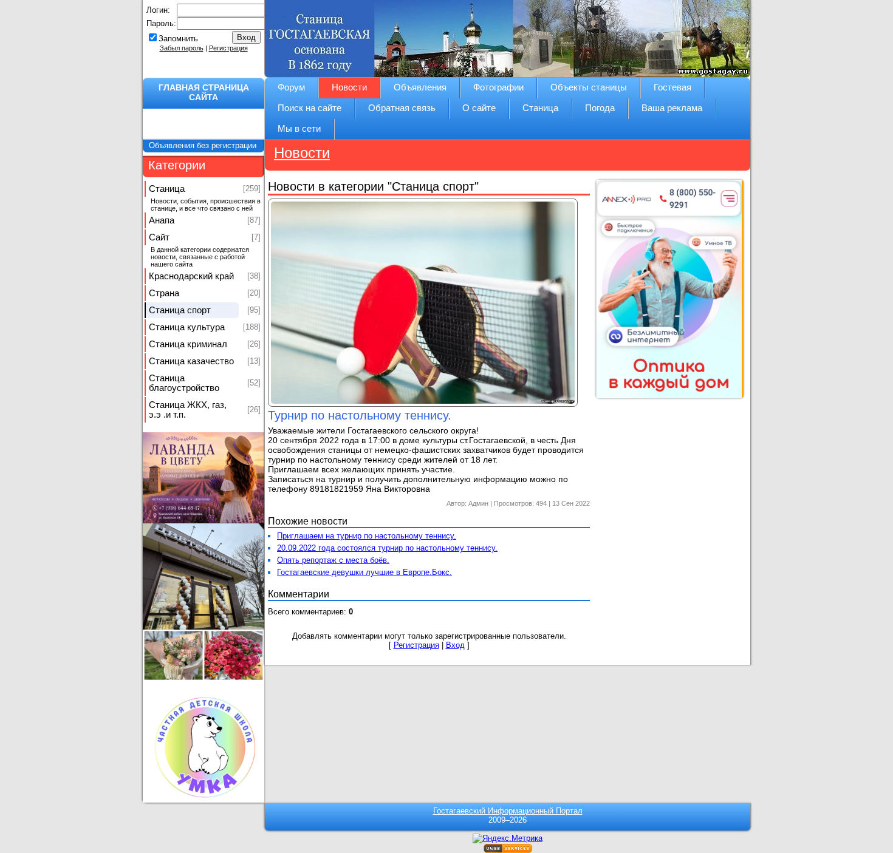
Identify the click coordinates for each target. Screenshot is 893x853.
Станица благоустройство (184, 383)
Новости (302, 152)
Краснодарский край (191, 276)
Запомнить (178, 38)
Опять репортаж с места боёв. (333, 560)
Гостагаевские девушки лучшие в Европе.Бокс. (364, 572)
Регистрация (228, 48)
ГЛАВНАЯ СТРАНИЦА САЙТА (204, 92)
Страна (164, 293)
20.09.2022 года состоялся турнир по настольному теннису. (387, 547)
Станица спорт (180, 310)
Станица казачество (191, 361)
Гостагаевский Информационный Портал (508, 810)
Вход (455, 645)
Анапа (161, 220)
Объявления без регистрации (204, 145)
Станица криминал (188, 344)
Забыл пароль (182, 48)
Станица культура (187, 327)
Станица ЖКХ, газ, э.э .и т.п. (188, 410)
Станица (167, 189)
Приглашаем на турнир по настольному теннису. (366, 535)
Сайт (159, 237)
